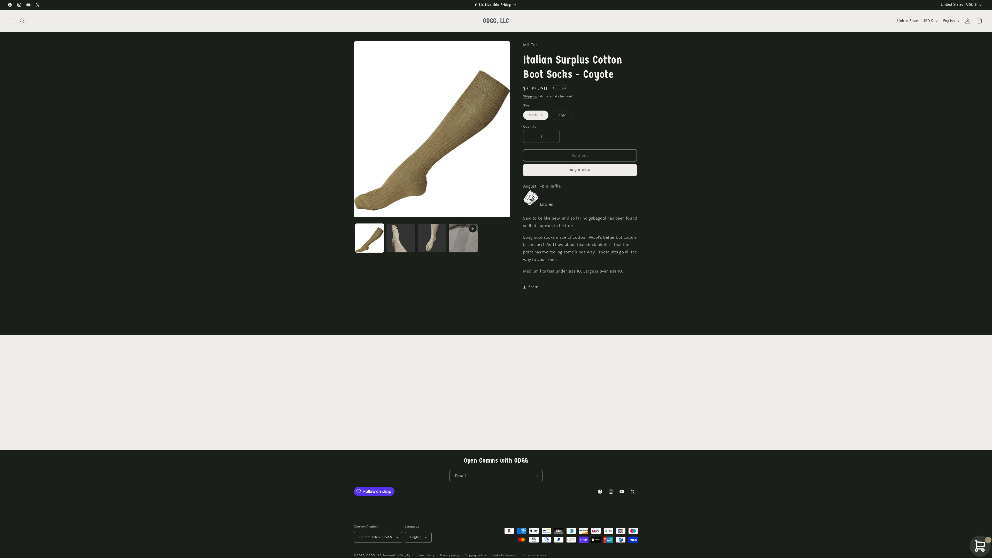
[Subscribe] (536, 476)
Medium (538, 116)
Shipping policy (475, 555)
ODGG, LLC (374, 555)
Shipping (530, 96)
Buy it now (580, 170)
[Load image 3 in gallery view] (432, 238)
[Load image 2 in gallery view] (400, 238)
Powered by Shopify (397, 555)
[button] (11, 21)
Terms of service (535, 555)
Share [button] (533, 287)
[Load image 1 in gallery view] (369, 238)
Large (564, 116)
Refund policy (425, 555)
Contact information (504, 555)
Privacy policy (450, 555)
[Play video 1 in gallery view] (463, 238)
